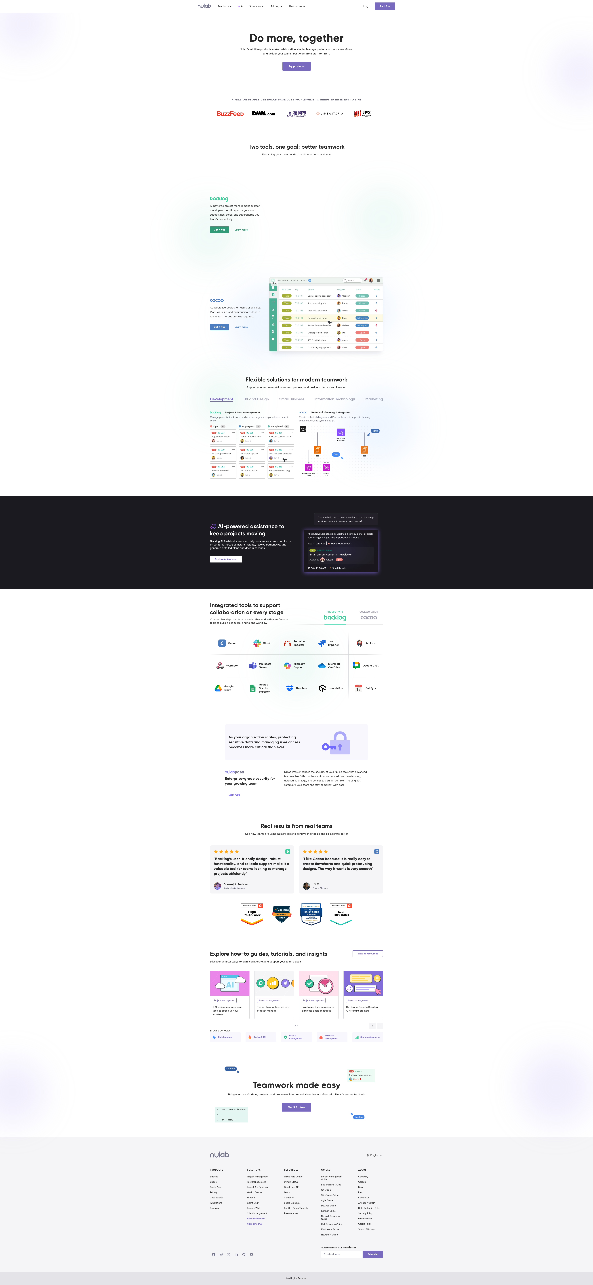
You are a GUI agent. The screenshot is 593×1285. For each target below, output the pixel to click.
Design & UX (260, 1037)
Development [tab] (221, 399)
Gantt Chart (253, 1203)
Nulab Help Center (293, 1176)
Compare (289, 1197)
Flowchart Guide (329, 1234)
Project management (295, 1037)
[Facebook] (213, 1254)
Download (215, 1208)
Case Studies (216, 1197)
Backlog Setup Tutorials (296, 1208)
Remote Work (254, 1208)
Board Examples (292, 1203)
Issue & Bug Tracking (257, 1187)
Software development (331, 1037)
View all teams (254, 1224)
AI (242, 6)
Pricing (213, 1192)
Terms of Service (366, 1229)
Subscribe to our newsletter (338, 1247)
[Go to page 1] (295, 1025)
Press (360, 1192)
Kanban (251, 1197)
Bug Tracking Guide (331, 1184)
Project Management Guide (331, 1178)
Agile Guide (327, 1200)
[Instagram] (221, 1254)
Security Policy (365, 1213)
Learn (287, 1192)
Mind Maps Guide (330, 1229)
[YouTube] (251, 1254)
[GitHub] (243, 1254)
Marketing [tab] (374, 399)
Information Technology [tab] (334, 399)
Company (363, 1176)
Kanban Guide (328, 1211)
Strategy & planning (370, 1037)
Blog (360, 1187)
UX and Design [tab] (256, 399)
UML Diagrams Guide (331, 1224)
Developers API (291, 1187)
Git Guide (326, 1190)
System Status (291, 1182)
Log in (367, 6)
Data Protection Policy (369, 1208)
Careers (362, 1182)
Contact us (363, 1197)
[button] (374, 1155)
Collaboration (225, 1037)
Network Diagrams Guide (330, 1217)
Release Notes (291, 1213)
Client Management (257, 1213)
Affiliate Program (366, 1203)
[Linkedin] (236, 1254)
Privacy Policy (365, 1218)
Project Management (257, 1176)
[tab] (335, 616)
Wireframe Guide (330, 1195)
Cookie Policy (364, 1224)
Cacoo (213, 1182)
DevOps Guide (328, 1205)
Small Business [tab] (291, 399)
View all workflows (256, 1218)
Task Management (256, 1182)
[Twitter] (228, 1254)
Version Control (254, 1192)
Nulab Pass (215, 1187)
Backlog (214, 1176)
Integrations (216, 1203)
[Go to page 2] (297, 1025)
